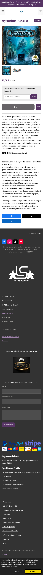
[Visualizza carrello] (40, 11)
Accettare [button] (33, 571)
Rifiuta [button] (17, 571)
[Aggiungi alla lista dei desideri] (38, 107)
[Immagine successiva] (37, 45)
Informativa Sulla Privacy (10, 337)
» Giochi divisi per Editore (11, 522)
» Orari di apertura (8, 527)
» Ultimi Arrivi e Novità (9, 506)
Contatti (5, 543)
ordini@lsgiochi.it (8, 313)
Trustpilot (5, 554)
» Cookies (5, 539)
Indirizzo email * (7, 397)
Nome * (4, 386)
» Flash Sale (6, 514)
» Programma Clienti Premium (12, 510)
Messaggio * (6, 407)
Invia (34, 96)
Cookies (5, 341)
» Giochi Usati (6, 518)
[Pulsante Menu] (2, 11)
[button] (6, 70)
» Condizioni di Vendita (10, 531)
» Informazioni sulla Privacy (11, 535)
